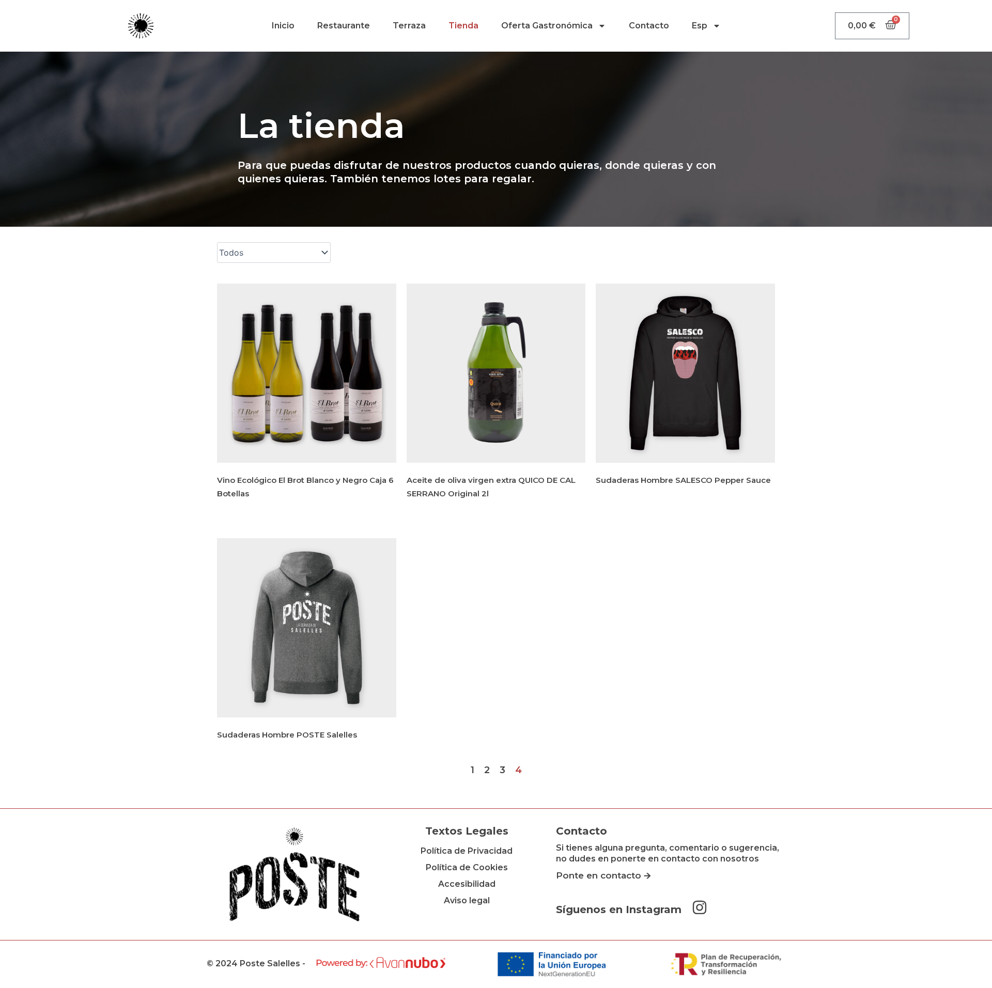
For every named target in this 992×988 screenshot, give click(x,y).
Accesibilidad (466, 884)
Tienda (463, 25)
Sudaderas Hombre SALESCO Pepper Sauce (683, 480)
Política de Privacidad (467, 851)
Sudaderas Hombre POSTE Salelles (287, 735)
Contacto (649, 25)
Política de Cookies (467, 867)
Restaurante (343, 25)
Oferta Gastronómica (547, 25)
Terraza (409, 25)
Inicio (283, 25)
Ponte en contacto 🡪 (603, 875)
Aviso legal (467, 900)
